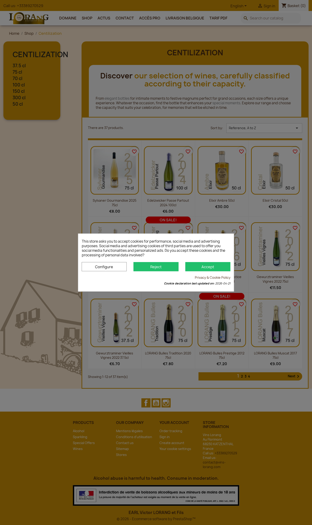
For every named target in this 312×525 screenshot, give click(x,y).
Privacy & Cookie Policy (212, 277)
